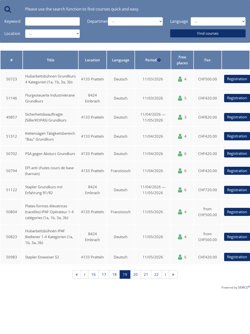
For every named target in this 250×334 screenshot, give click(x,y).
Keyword (11, 21)
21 (146, 274)
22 (156, 274)
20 (135, 274)
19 (125, 274)
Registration (237, 78)
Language (177, 21)
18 (114, 274)
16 (93, 274)
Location (11, 33)
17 (104, 274)
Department (94, 21)
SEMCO (244, 287)
